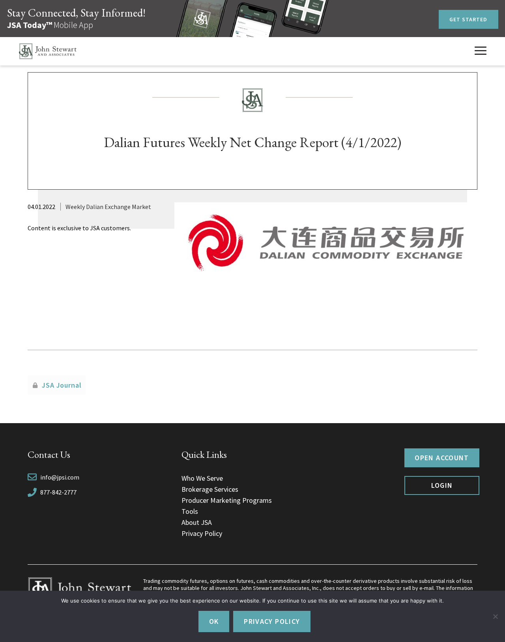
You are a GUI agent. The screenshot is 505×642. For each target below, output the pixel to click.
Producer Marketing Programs (226, 500)
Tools (189, 511)
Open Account (442, 457)
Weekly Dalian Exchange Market (108, 207)
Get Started (468, 19)
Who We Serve (202, 478)
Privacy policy (272, 621)
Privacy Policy (201, 533)
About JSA (196, 522)
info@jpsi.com (59, 477)
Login (442, 485)
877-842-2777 (58, 492)
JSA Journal (62, 385)
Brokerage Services (209, 489)
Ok (214, 621)
